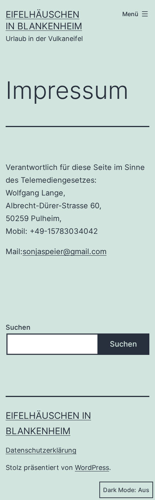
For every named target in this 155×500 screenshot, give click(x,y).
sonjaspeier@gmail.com (64, 251)
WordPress (92, 467)
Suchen (18, 327)
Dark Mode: (119, 490)
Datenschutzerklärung (41, 450)
